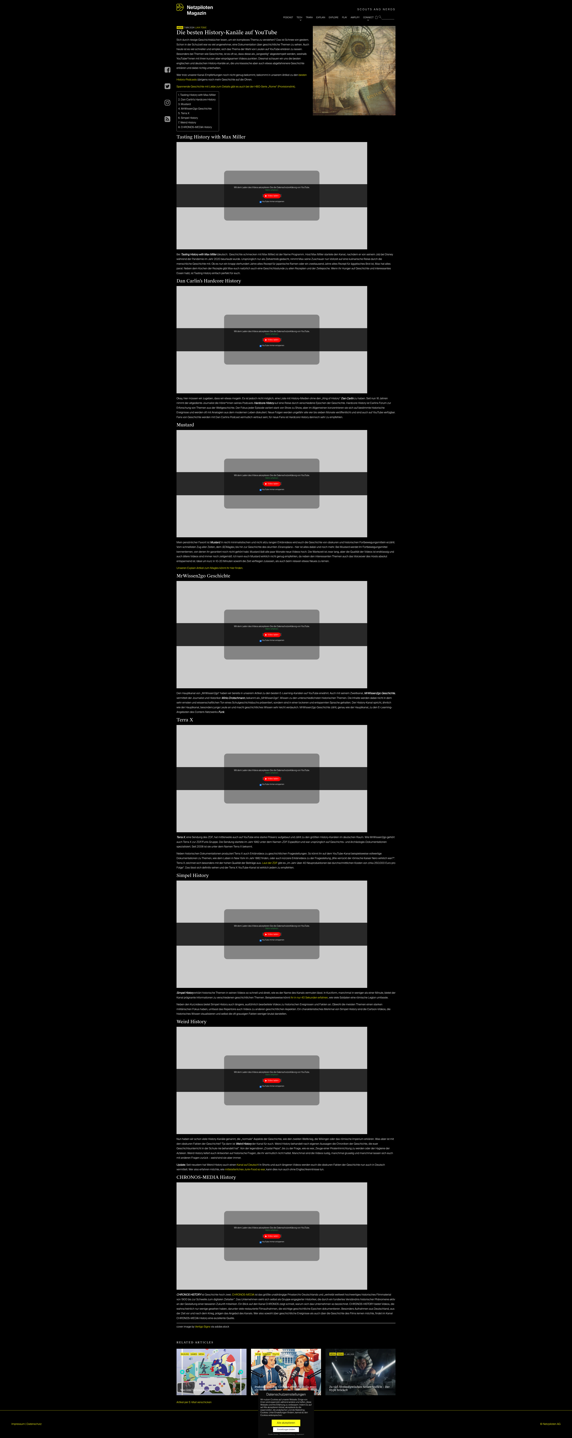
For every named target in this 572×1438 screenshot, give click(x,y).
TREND (340, 1354)
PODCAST (288, 17)
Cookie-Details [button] (273, 1434)
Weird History (188, 122)
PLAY (344, 17)
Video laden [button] (273, 196)
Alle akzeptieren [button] (286, 1423)
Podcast (267, 1354)
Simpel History (189, 118)
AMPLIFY (355, 17)
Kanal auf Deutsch (247, 1165)
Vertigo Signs (202, 1326)
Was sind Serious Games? (196, 1390)
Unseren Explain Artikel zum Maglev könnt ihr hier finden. (210, 568)
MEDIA (180, 28)
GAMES (194, 1354)
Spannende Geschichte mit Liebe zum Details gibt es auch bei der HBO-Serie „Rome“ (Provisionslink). (236, 86)
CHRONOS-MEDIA (243, 1294)
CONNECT (368, 17)
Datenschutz (34, 1424)
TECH (299, 17)
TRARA (309, 17)
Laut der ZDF (269, 863)
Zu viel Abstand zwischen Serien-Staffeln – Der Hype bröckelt (359, 1388)
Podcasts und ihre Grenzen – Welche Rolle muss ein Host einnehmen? (285, 1388)
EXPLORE (333, 17)
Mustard (186, 104)
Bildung (185, 1354)
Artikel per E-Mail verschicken (194, 1402)
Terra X (185, 113)
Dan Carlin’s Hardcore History (198, 99)
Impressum (18, 1424)
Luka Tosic (201, 28)
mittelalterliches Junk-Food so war (245, 1169)
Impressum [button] (300, 1434)
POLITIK (276, 1354)
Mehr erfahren (271, 190)
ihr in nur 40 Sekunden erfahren (309, 997)
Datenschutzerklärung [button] (287, 1434)
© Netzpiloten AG (550, 1424)
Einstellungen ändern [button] (286, 1430)
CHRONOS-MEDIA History (196, 127)
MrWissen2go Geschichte (196, 108)
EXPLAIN (320, 17)
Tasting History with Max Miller (198, 95)
